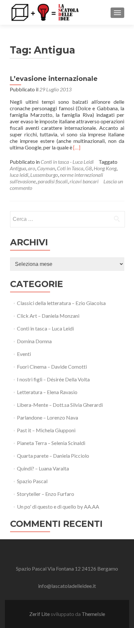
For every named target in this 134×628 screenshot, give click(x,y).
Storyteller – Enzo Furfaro (45, 494)
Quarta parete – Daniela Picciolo (53, 455)
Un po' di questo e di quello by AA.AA (58, 506)
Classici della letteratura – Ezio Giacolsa (61, 303)
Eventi (24, 354)
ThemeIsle (93, 614)
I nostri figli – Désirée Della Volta (53, 379)
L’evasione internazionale (54, 79)
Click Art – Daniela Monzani (48, 316)
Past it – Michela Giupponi (46, 430)
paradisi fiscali (53, 181)
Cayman (46, 168)
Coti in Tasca (70, 168)
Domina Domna (34, 341)
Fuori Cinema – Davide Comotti (52, 366)
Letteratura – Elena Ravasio (47, 392)
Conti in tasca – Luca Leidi (45, 328)
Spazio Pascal (32, 481)
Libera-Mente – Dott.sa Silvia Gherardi (60, 405)
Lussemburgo (44, 175)
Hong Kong (105, 168)
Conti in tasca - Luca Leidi (67, 162)
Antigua (18, 168)
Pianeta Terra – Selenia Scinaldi (51, 443)
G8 (88, 168)
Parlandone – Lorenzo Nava (47, 417)
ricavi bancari (84, 181)
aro (31, 168)
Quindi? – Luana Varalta (43, 468)
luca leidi (19, 175)
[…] (76, 147)
